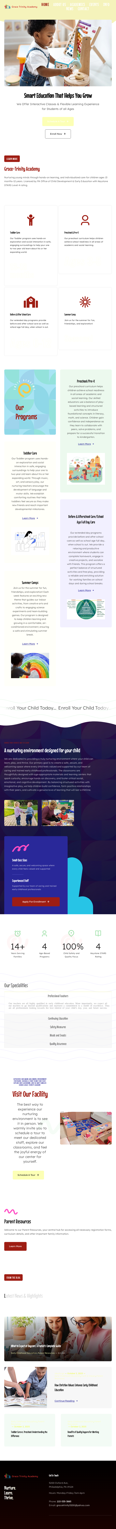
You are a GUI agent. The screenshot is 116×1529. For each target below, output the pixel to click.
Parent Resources (46, 1353)
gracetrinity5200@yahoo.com (73, 1505)
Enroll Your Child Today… (65, 708)
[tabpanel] (58, 1007)
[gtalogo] (20, 5)
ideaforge (59, 1373)
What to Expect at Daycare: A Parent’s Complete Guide (36, 1346)
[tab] (58, 996)
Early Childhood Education (24, 1353)
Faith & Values (88, 1376)
